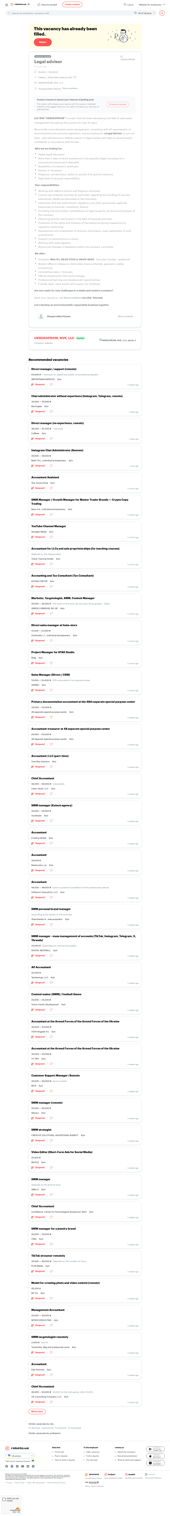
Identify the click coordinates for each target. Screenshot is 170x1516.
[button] (155, 1449)
